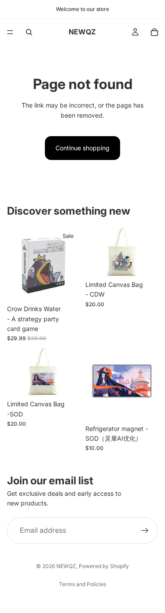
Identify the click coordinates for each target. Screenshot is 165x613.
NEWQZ (66, 566)
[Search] (29, 32)
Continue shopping (82, 148)
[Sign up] (145, 530)
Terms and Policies (82, 584)
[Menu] (10, 32)
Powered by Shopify (104, 566)
